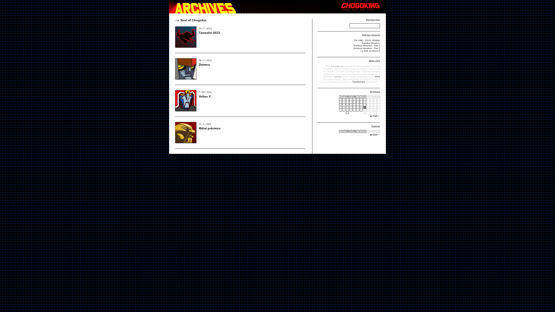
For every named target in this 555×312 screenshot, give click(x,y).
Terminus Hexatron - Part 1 (366, 48)
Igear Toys (346, 74)
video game (371, 82)
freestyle (340, 71)
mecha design (349, 76)
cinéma (337, 69)
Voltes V (205, 96)
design (353, 69)
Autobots (357, 66)
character (375, 66)
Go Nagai (349, 71)
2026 (374, 134)
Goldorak (366, 71)
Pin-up (371, 76)
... (379, 82)
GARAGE (346, 10)
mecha (338, 76)
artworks (348, 66)
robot (377, 76)
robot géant (328, 79)
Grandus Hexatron (371, 43)
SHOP (362, 10)
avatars (366, 66)
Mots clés (374, 61)
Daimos (204, 64)
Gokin (358, 71)
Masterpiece (374, 74)
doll (378, 69)
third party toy (344, 82)
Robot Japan (341, 79)
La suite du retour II (370, 51)
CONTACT (372, 10)
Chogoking (328, 69)
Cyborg (345, 69)
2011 (327, 66)
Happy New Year (332, 74)
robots (352, 79)
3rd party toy (337, 66)
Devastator (362, 69)
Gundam (375, 71)
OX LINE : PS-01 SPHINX (367, 40)
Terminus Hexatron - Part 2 (366, 45)
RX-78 (359, 79)
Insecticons (357, 74)
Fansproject (329, 71)
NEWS (355, 10)
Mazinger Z (328, 76)
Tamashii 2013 (209, 32)
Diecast (372, 69)
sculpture (367, 79)
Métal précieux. (210, 128)
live (365, 74)
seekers (376, 79)
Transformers (358, 82)
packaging (362, 76)
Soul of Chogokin (328, 82)
